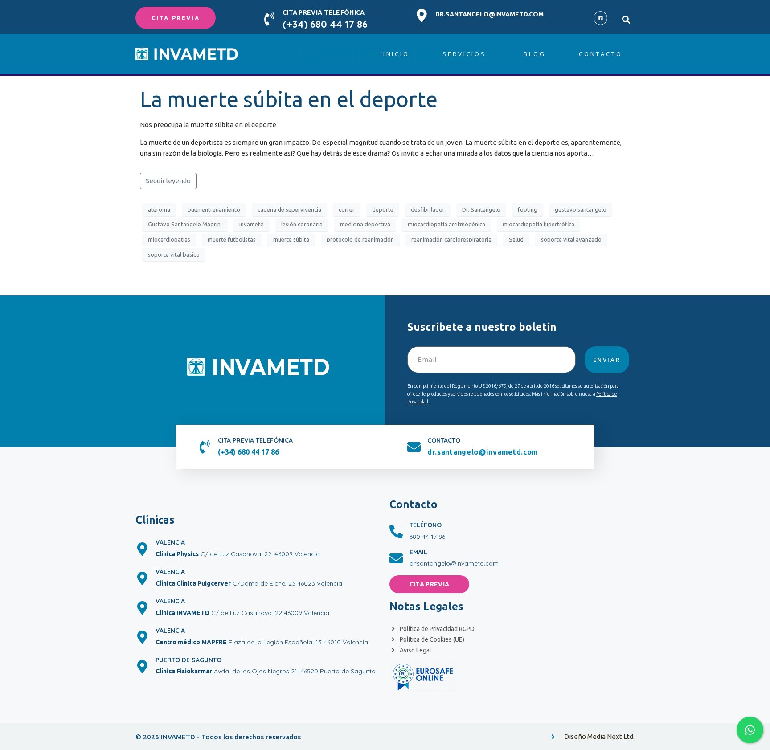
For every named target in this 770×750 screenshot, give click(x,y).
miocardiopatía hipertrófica (538, 224)
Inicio (396, 54)
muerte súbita (291, 239)
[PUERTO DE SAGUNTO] (142, 666)
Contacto (601, 54)
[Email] (396, 558)
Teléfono (426, 525)
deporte (382, 209)
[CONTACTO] (414, 447)
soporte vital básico (174, 254)
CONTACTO (443, 440)
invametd (251, 224)
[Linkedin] (600, 18)
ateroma (159, 209)
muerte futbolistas (232, 239)
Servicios (464, 54)
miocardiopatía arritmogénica (446, 224)
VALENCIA (170, 542)
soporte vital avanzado (571, 239)
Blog (535, 54)
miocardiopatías (169, 239)
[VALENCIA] (142, 549)
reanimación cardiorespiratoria (451, 239)
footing (527, 209)
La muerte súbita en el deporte (289, 99)
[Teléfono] (396, 531)
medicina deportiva (365, 224)
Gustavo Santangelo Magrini (185, 224)
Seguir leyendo (168, 180)
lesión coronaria (302, 224)
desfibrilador (428, 209)
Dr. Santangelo (481, 209)
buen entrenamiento (214, 209)
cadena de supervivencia (289, 209)
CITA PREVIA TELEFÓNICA (324, 12)
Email (418, 552)
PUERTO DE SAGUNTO (188, 660)
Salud (516, 239)
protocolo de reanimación (360, 239)
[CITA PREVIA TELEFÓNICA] (269, 19)
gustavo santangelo (580, 209)
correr (347, 209)
